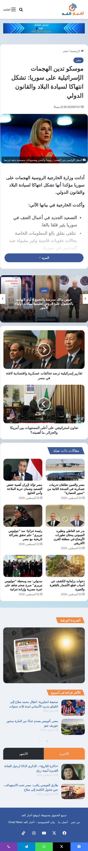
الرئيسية (75, 51)
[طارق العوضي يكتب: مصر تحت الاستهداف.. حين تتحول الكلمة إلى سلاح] (73, 791)
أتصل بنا (63, 822)
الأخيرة (64, 754)
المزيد (45, 257)
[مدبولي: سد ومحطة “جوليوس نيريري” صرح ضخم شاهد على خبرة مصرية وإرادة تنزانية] (22, 566)
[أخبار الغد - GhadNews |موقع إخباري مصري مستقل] (72, 9)
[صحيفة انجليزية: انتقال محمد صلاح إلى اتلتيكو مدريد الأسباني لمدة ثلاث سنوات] (73, 708)
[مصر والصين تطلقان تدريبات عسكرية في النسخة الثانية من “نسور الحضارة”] (65, 470)
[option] (44, 299)
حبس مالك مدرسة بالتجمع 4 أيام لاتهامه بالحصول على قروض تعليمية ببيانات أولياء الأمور (44, 303)
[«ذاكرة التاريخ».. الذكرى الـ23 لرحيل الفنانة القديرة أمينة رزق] (73, 772)
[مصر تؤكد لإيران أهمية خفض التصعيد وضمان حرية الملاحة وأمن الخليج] (22, 470)
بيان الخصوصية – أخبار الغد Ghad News (31, 822)
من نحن (75, 822)
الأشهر (23, 754)
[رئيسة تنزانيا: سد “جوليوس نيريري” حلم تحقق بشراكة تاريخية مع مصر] (22, 516)
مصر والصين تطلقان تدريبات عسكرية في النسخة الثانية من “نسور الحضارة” (66, 489)
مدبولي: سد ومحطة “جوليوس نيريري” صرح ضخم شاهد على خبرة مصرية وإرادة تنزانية (23, 585)
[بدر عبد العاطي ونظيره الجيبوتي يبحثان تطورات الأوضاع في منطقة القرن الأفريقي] (65, 516)
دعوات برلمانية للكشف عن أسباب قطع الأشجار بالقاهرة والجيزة (67, 585)
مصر (65, 51)
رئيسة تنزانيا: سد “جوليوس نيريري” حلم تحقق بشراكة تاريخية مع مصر (25, 535)
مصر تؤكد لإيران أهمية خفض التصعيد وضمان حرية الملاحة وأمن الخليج (24, 489)
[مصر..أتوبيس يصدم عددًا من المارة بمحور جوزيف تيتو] (73, 727)
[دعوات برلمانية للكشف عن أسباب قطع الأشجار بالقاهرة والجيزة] (65, 566)
